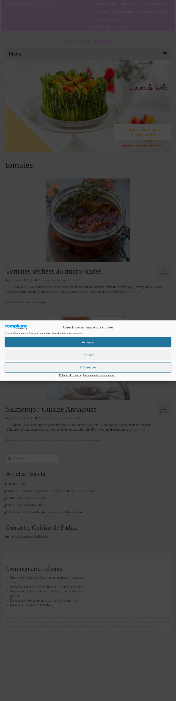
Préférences (88, 367)
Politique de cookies (70, 375)
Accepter (88, 342)
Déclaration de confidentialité (99, 375)
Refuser (88, 355)
